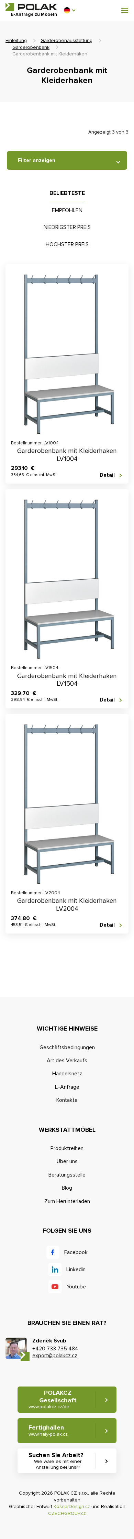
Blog (67, 1187)
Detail (107, 475)
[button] (69, 10)
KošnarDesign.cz (72, 1506)
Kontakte (67, 1100)
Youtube (76, 1286)
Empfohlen (67, 210)
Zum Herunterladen (67, 1201)
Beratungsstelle (67, 1174)
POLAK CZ (31, 7)
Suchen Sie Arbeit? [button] (56, 1460)
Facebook (76, 1252)
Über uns (67, 1161)
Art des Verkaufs (67, 1060)
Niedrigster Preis (67, 227)
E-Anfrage (67, 1087)
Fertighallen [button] (48, 1430)
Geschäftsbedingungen (67, 1047)
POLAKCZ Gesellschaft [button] (53, 1399)
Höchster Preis (67, 244)
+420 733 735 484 (55, 1348)
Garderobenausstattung (66, 40)
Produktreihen (67, 1148)
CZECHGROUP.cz (67, 1513)
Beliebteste (67, 193)
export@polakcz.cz (54, 1355)
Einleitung (16, 40)
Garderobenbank (30, 47)
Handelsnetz (67, 1073)
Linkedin (76, 1269)
